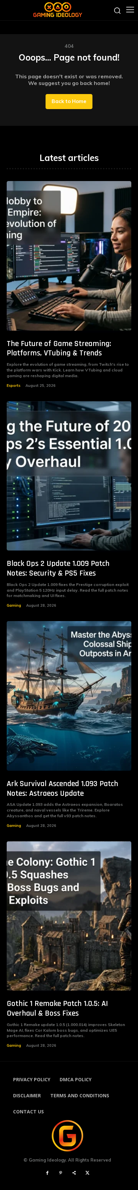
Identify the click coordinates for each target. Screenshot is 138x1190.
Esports (13, 385)
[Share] (74, 1173)
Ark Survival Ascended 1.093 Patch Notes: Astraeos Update (62, 788)
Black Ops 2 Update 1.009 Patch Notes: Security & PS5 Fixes (58, 568)
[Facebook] (47, 1173)
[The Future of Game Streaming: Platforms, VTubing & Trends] (69, 255)
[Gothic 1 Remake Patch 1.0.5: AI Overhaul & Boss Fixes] (69, 916)
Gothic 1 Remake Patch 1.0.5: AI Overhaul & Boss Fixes (57, 1008)
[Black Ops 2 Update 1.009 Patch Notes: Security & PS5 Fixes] (69, 475)
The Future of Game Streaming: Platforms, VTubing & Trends (59, 348)
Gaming (14, 605)
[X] (87, 1173)
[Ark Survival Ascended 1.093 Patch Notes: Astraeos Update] (69, 695)
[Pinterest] (61, 1173)
